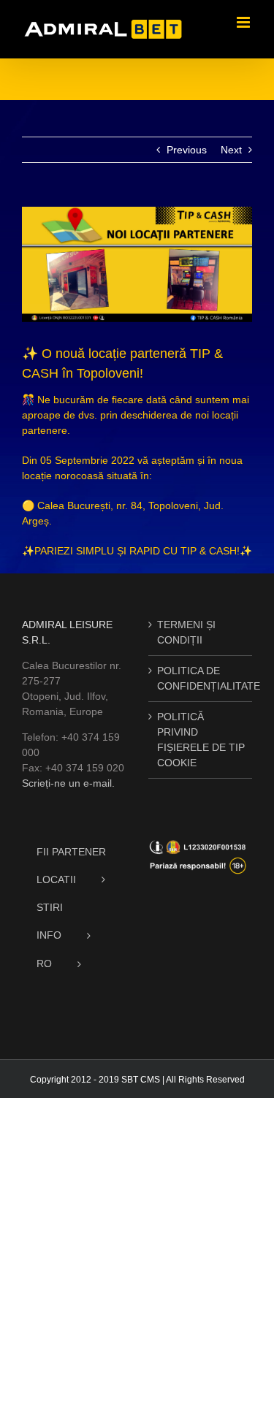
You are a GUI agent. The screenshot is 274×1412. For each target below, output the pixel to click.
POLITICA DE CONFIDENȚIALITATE (201, 678)
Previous (187, 150)
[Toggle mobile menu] (244, 22)
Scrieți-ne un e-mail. (68, 783)
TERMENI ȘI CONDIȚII (186, 632)
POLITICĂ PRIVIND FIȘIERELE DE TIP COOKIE (201, 739)
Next (231, 150)
